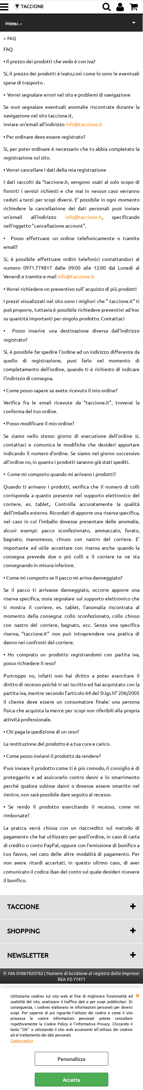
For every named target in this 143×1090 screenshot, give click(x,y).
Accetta (71, 1079)
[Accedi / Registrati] (121, 7)
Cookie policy (21, 1040)
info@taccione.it (84, 124)
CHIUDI (137, 994)
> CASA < (13, 23)
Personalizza (71, 1059)
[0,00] (134, 7)
